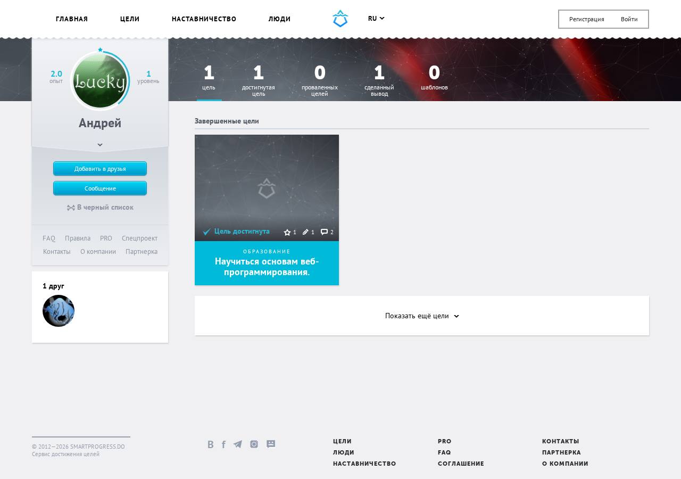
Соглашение (461, 464)
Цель (208, 78)
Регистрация (586, 19)
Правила (77, 238)
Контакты (57, 251)
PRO (106, 238)
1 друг (53, 286)
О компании (98, 251)
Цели (130, 18)
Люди (280, 18)
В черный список (104, 207)
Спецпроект (139, 238)
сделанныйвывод (379, 81)
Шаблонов (434, 78)
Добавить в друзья (100, 168)
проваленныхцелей (320, 81)
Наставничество (204, 18)
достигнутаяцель (258, 81)
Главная (72, 18)
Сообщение (100, 188)
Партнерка (141, 251)
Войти (629, 19)
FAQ (49, 238)
